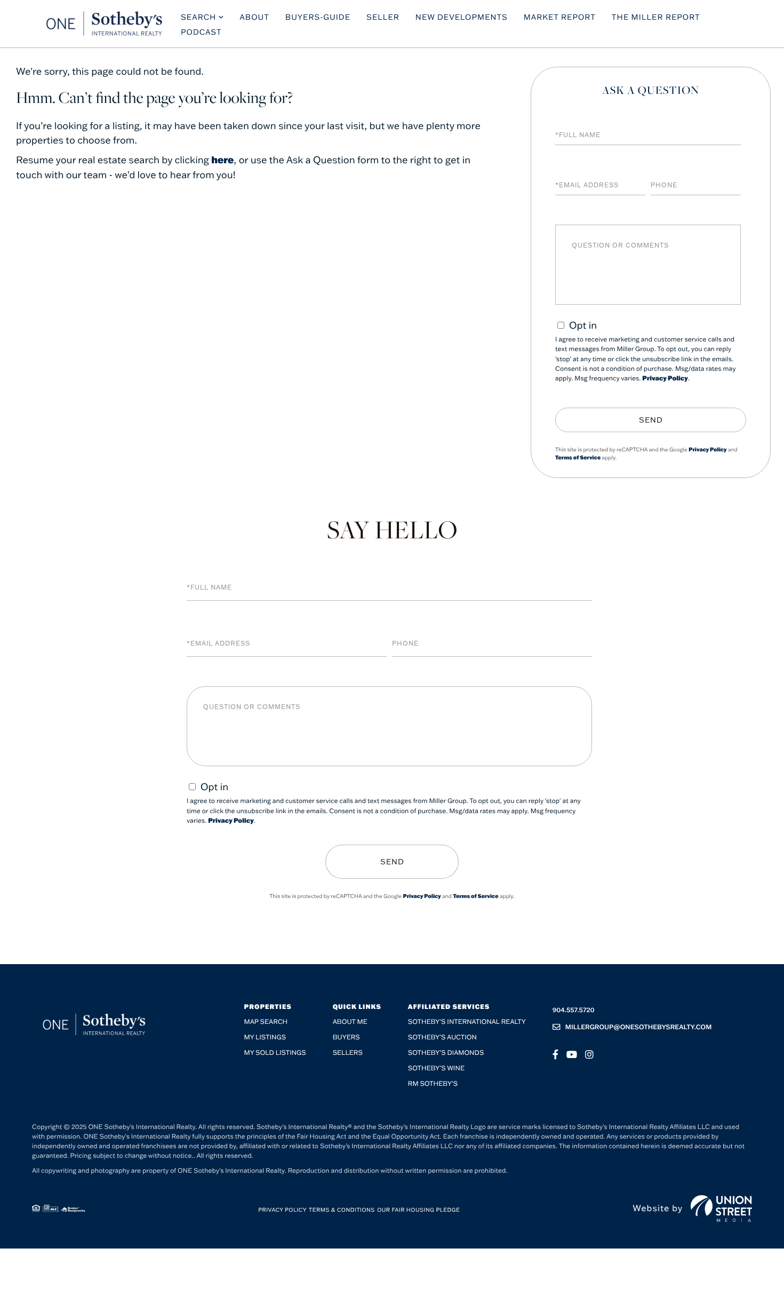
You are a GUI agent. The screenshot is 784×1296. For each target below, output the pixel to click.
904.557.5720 (574, 1010)
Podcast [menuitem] (201, 32)
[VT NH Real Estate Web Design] (721, 1208)
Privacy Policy (665, 379)
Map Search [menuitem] (266, 1022)
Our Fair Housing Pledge (418, 1209)
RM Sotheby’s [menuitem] (433, 1084)
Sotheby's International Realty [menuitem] (467, 1022)
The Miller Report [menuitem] (656, 17)
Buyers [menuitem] (346, 1037)
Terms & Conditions (342, 1209)
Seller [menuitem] (382, 17)
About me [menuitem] (350, 1022)
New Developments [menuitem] (461, 17)
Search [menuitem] (198, 17)
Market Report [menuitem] (560, 17)
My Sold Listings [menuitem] (275, 1053)
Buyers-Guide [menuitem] (317, 17)
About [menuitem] (254, 17)
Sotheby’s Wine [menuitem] (436, 1068)
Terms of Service (578, 457)
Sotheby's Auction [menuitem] (442, 1037)
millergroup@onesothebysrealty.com (638, 1027)
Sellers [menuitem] (348, 1053)
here (222, 159)
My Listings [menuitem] (265, 1037)
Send (651, 420)
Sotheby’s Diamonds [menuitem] (446, 1053)
